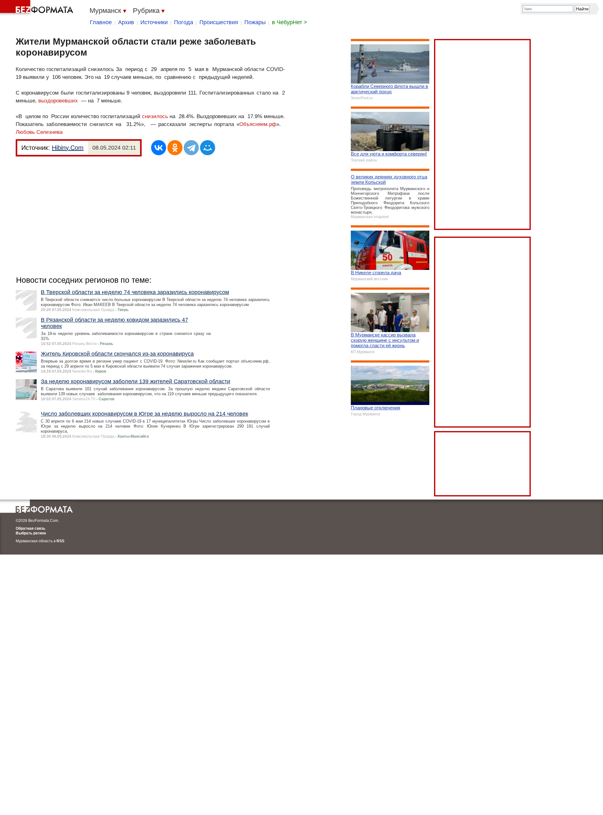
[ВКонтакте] (158, 147)
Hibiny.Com (68, 147)
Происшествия (218, 22)
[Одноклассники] (174, 147)
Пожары (255, 22)
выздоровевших (58, 101)
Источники (154, 22)
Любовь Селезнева (39, 132)
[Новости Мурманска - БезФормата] (37, 8)
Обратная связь (30, 528)
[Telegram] (191, 147)
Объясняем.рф (257, 124)
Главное (101, 22)
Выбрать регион (31, 533)
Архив (126, 22)
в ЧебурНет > (289, 22)
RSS (60, 541)
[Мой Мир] (207, 147)
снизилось (155, 116)
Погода (183, 22)
